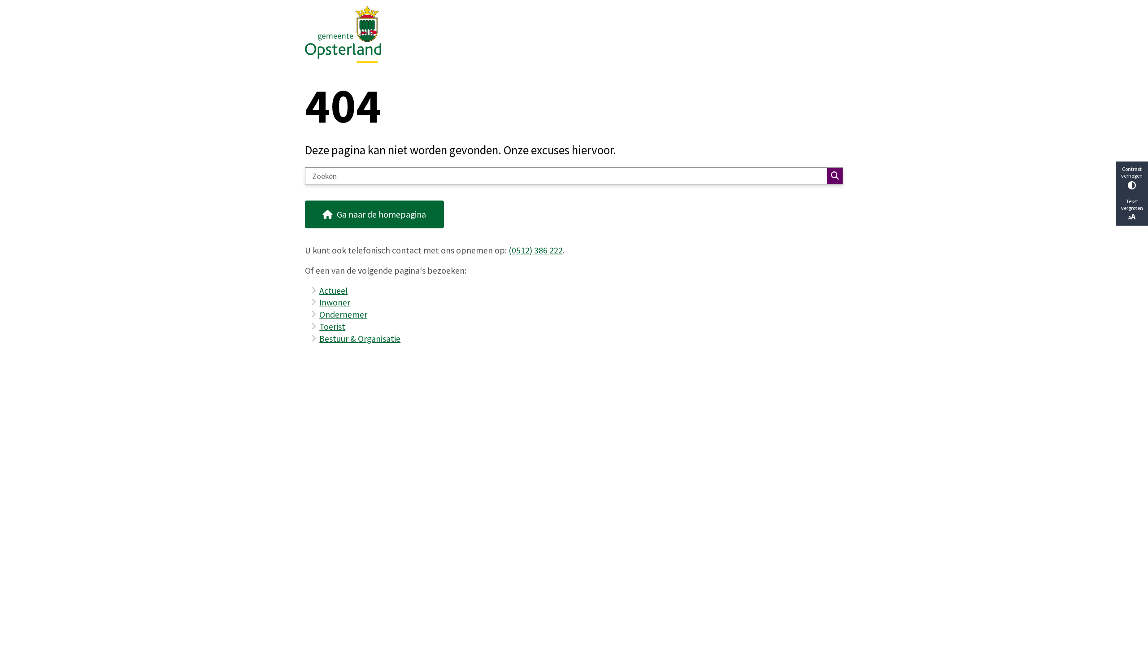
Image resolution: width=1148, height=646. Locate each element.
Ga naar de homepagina (381, 214)
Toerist (332, 326)
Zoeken (835, 176)
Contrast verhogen (1132, 172)
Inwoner (334, 302)
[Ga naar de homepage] (570, 34)
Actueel (333, 290)
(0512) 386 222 (536, 250)
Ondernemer (343, 314)
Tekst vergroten (1132, 204)
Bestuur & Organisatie (359, 338)
